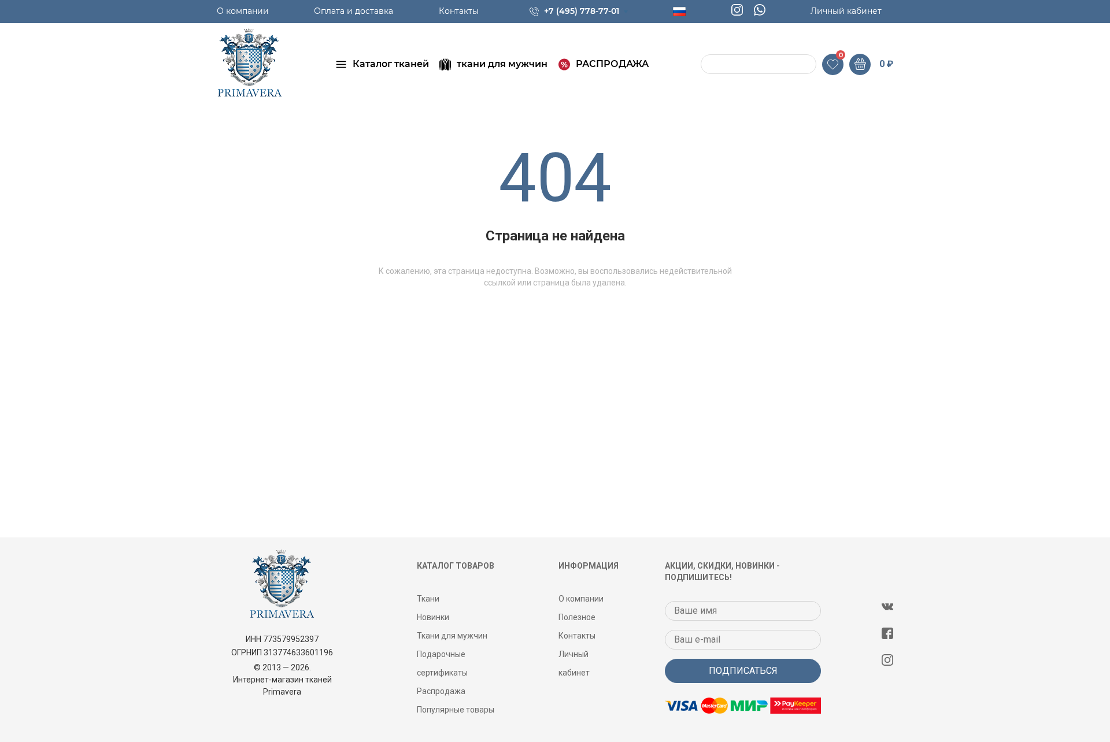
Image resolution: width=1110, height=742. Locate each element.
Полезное (576, 617)
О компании (243, 11)
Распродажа (441, 691)
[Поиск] (711, 64)
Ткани (428, 598)
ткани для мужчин (502, 63)
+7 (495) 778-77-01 (581, 11)
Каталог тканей (391, 63)
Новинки (433, 617)
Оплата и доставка (353, 11)
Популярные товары (455, 709)
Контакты (459, 11)
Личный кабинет (846, 11)
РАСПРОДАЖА (612, 63)
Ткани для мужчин (452, 635)
